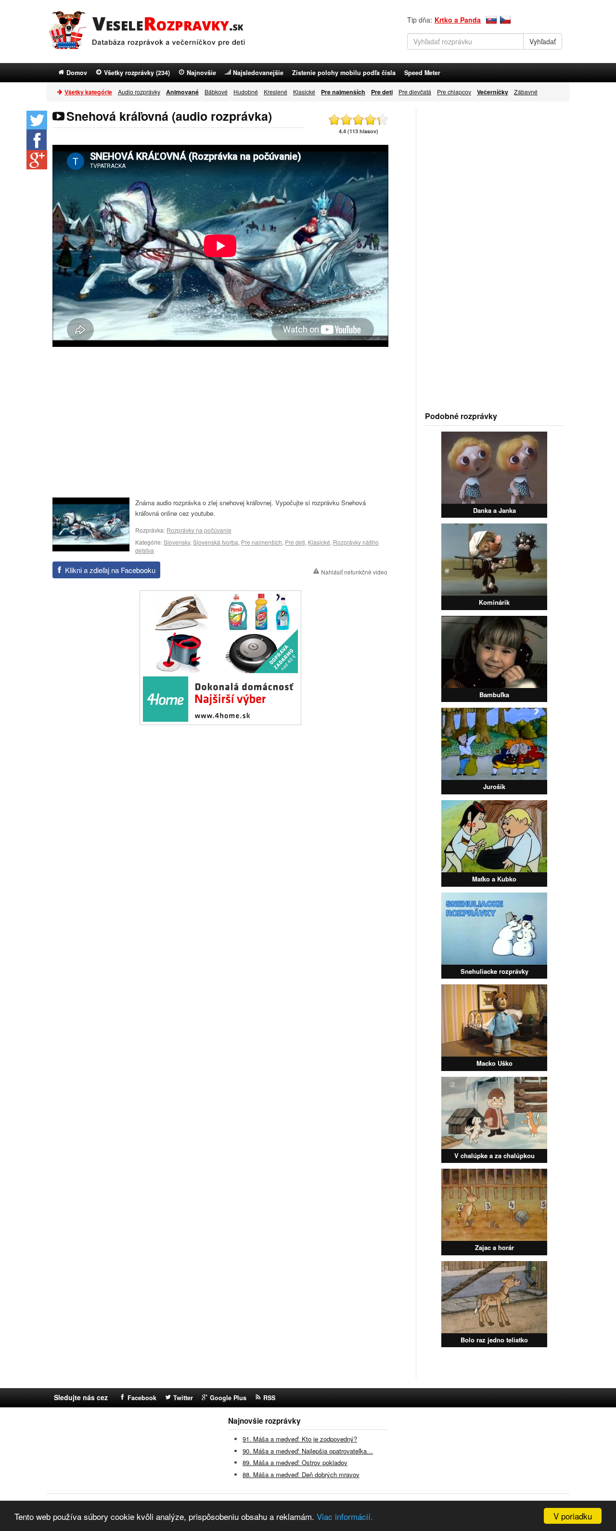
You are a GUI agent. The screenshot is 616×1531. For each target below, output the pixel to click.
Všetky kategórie (88, 92)
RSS (269, 1397)
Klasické (304, 92)
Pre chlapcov (454, 92)
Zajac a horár (494, 1247)
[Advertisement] (220, 421)
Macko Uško (494, 1063)
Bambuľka (494, 694)
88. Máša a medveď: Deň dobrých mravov (301, 1474)
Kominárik (494, 602)
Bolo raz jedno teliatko (494, 1339)
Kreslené (275, 92)
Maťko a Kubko (494, 878)
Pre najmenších (261, 542)
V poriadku (572, 1516)
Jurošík (494, 786)
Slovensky (177, 542)
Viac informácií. (345, 1516)
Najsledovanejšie (258, 72)
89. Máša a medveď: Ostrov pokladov (295, 1462)
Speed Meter (422, 72)
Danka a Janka (494, 510)
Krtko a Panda (458, 20)
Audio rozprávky (139, 92)
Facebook (142, 1397)
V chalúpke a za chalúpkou (494, 1155)
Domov (76, 72)
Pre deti (295, 542)
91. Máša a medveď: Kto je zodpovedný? (300, 1438)
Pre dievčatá (414, 92)
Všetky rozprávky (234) (137, 72)
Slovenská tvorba (215, 542)
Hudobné (245, 92)
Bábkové (216, 92)
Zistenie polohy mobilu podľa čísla (344, 72)
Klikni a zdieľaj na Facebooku (110, 570)
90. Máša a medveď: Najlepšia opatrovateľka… (308, 1450)
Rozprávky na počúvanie (199, 530)
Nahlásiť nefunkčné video (354, 572)
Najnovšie (201, 72)
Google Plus (228, 1397)
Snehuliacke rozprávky (494, 971)
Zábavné (526, 92)
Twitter (183, 1397)
